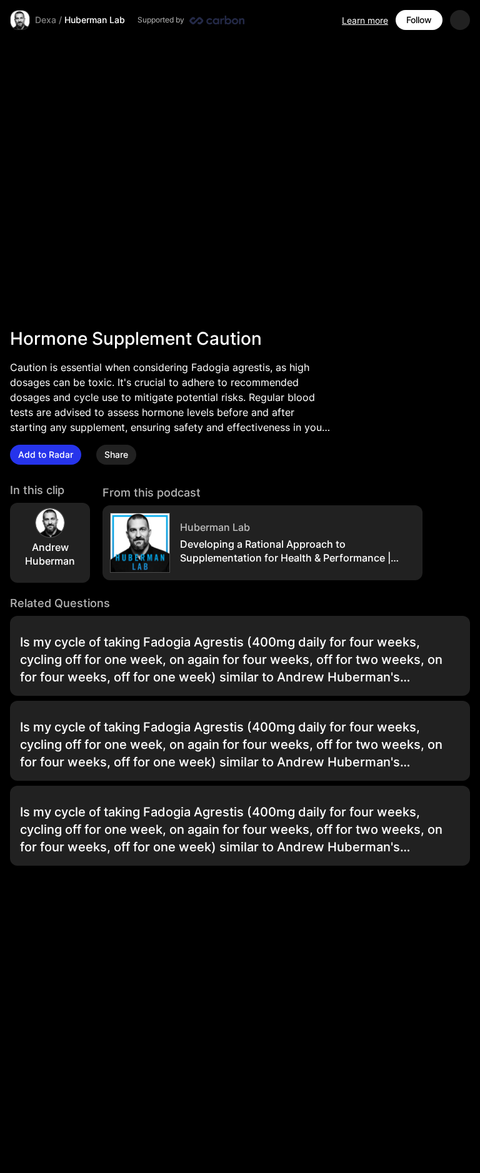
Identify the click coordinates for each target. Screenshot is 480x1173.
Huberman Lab (94, 19)
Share (116, 454)
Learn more (365, 20)
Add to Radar (45, 454)
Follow (419, 19)
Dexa (45, 19)
